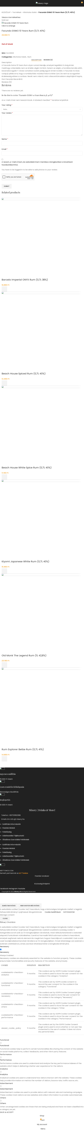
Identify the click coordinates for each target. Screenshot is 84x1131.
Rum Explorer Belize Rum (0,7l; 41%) (23, 749)
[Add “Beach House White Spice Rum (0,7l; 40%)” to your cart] (4, 477)
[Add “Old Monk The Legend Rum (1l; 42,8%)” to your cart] (4, 665)
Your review (7, 113)
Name (5, 139)
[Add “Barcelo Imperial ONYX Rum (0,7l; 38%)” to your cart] (4, 289)
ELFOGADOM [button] (68, 912)
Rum (29, 57)
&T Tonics (23, 873)
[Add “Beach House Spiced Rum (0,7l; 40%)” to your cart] (4, 383)
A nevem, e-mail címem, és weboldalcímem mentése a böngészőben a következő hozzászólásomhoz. (37, 163)
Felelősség (6, 832)
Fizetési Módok (8, 828)
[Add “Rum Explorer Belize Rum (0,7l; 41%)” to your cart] (4, 758)
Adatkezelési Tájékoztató (13, 835)
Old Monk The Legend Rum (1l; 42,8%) (24, 655)
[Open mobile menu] (2, 3)
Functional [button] (4, 1040)
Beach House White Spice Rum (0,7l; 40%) (27, 467)
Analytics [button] (4, 1069)
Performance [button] (6, 1054)
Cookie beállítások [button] (53, 912)
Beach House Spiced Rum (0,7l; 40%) (24, 373)
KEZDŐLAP (6, 12)
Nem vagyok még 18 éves (29, 906)
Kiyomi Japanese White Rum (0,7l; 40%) (25, 561)
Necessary (4, 952)
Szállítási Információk (11, 824)
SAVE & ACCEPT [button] (7, 1112)
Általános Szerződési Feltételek (15, 839)
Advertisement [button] (6, 1083)
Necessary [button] (4, 946)
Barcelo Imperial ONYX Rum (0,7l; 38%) (25, 279)
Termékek (16, 12)
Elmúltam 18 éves (9, 906)
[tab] (36, 60)
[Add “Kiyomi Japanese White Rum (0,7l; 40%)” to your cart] (4, 571)
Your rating (7, 105)
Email (5, 149)
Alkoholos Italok (30, 12)
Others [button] (3, 1098)
